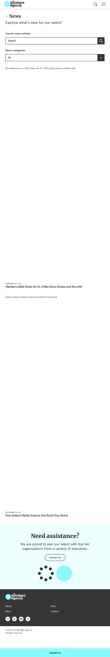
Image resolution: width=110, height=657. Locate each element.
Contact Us (55, 557)
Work (53, 606)
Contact (55, 611)
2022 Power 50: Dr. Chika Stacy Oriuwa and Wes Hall (43, 286)
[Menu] (103, 4)
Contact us (55, 652)
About (8, 606)
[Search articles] (101, 40)
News (8, 611)
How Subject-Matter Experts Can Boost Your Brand (36, 515)
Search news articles (17, 33)
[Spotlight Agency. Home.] (15, 599)
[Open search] (95, 4)
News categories (15, 50)
